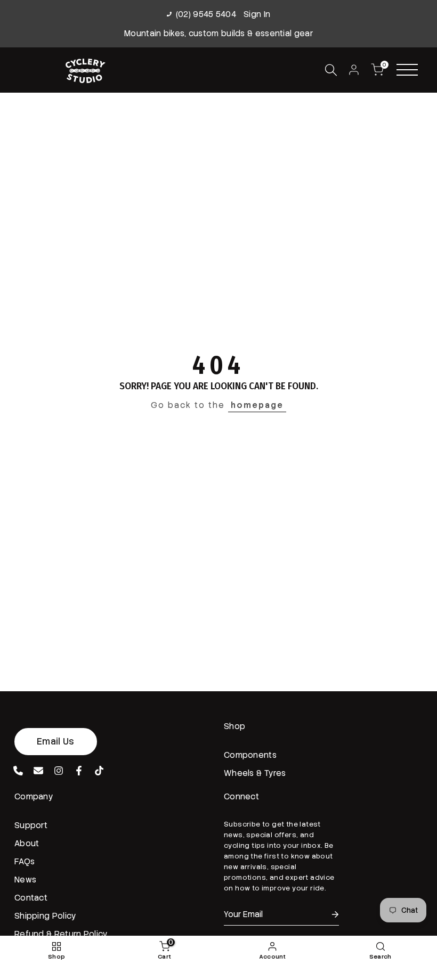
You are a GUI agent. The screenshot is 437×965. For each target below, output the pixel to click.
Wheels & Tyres (255, 773)
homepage (257, 405)
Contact (30, 898)
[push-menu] (407, 69)
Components (250, 755)
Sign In (257, 14)
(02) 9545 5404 (206, 14)
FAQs (24, 861)
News (25, 879)
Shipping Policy (45, 916)
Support (30, 825)
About (26, 843)
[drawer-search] (331, 70)
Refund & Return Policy (61, 934)
